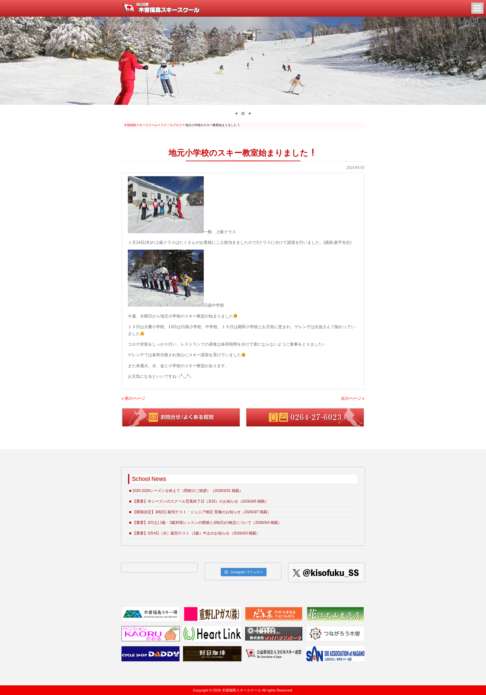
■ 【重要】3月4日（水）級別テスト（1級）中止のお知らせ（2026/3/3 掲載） (194, 533)
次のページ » (352, 398)
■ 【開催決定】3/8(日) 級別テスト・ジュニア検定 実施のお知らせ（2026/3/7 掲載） (200, 512)
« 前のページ (133, 398)
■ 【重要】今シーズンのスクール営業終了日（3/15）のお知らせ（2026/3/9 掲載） (199, 501)
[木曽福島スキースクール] (161, 12)
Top (474, 683)
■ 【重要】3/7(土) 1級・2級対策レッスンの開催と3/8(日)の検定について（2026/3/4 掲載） (205, 522)
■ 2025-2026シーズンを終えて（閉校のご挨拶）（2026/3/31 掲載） (186, 490)
